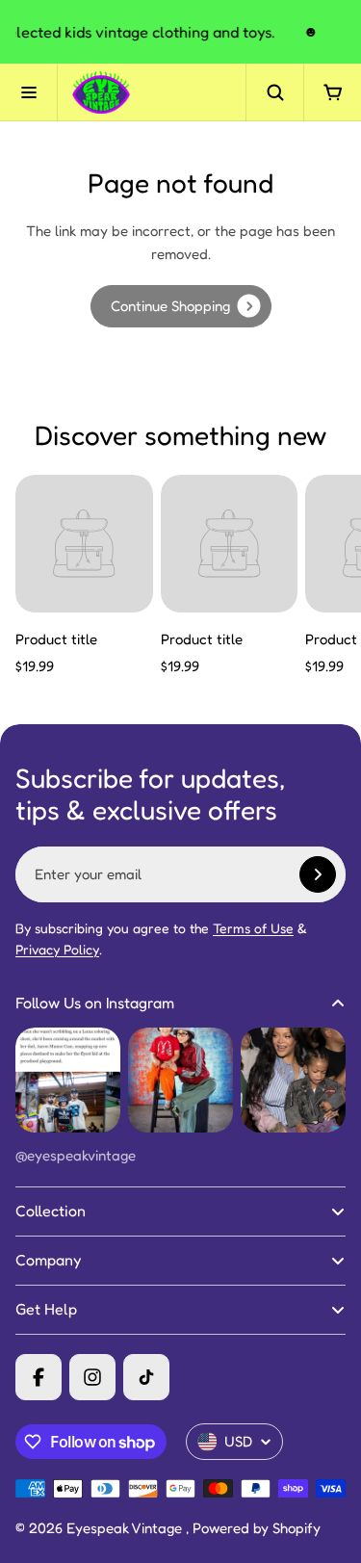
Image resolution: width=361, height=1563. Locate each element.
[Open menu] (29, 92)
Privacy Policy (57, 949)
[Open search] (274, 92)
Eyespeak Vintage (126, 1528)
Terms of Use (253, 928)
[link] (180, 306)
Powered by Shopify (257, 1528)
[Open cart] (332, 92)
